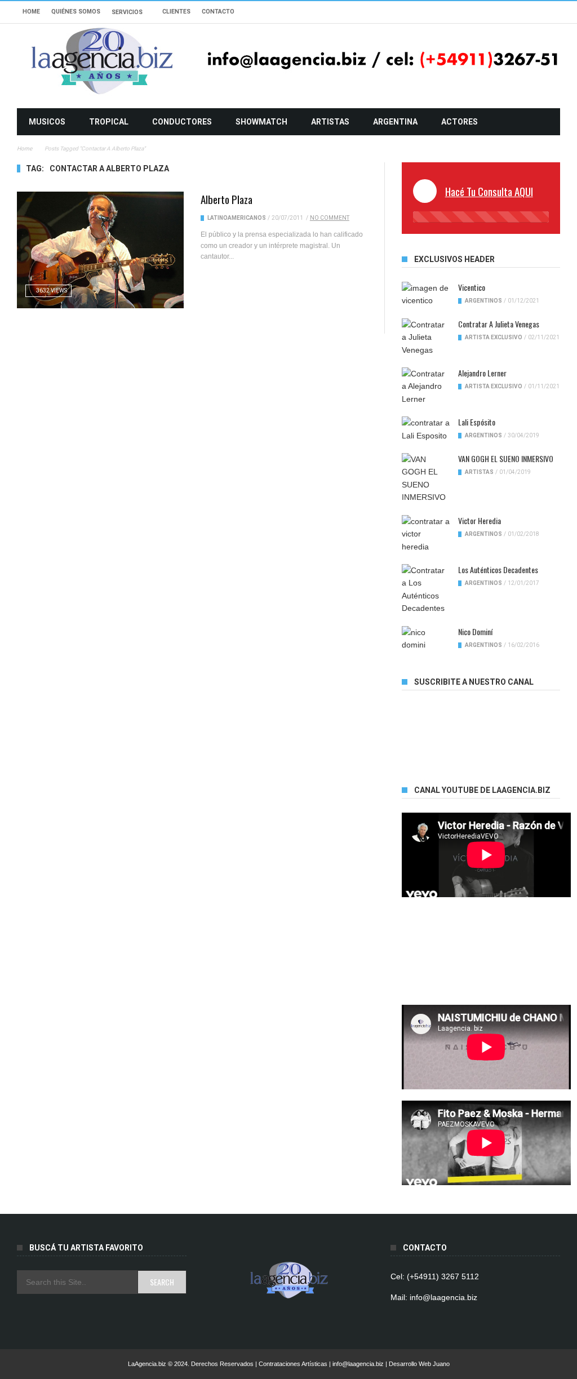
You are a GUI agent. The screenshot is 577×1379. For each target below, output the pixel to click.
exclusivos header (454, 259)
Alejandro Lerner (482, 373)
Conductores (182, 121)
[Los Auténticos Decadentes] (426, 589)
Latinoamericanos (236, 218)
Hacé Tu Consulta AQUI (489, 191)
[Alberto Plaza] (100, 250)
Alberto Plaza (226, 199)
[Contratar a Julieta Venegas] (426, 337)
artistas (330, 121)
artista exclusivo (493, 337)
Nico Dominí (475, 631)
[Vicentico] (426, 294)
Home (31, 11)
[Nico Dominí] (426, 638)
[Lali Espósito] (426, 429)
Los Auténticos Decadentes (498, 569)
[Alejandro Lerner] (426, 386)
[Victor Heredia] (426, 534)
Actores (459, 121)
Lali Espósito (476, 422)
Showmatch (261, 121)
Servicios (127, 12)
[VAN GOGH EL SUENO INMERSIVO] (426, 478)
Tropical (108, 121)
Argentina (395, 121)
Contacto (218, 11)
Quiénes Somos (75, 11)
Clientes (176, 11)
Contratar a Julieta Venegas (498, 324)
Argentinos (483, 301)
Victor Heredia (479, 520)
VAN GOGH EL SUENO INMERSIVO (505, 458)
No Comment (329, 218)
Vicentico (471, 287)
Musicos (47, 121)
